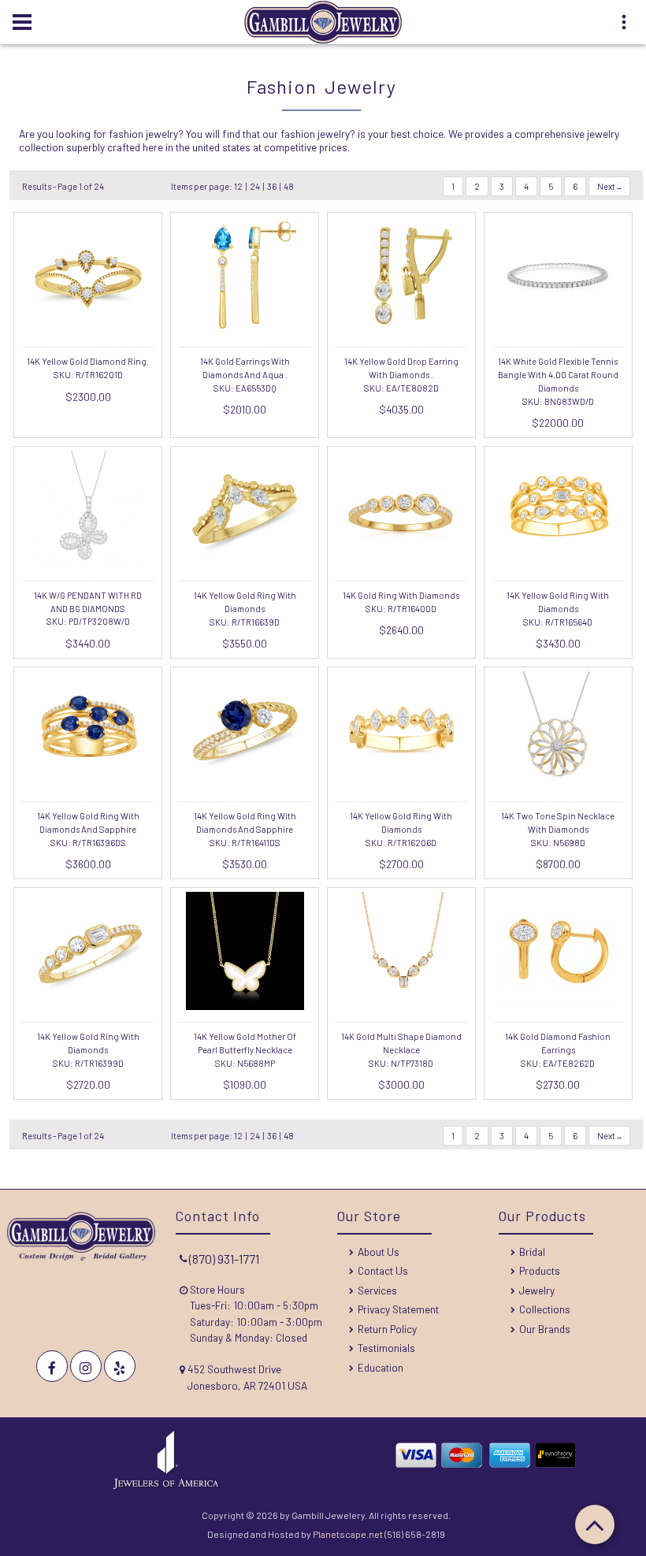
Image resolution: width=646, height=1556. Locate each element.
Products (539, 1270)
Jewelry (537, 1290)
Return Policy (387, 1328)
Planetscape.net (348, 1533)
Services (377, 1290)
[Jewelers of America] (166, 1485)
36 (272, 186)
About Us (378, 1251)
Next (607, 186)
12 (238, 186)
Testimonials (386, 1347)
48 (289, 186)
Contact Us (383, 1270)
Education (380, 1367)
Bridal (532, 1251)
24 (255, 186)
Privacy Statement (398, 1309)
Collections (544, 1309)
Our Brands (544, 1328)
